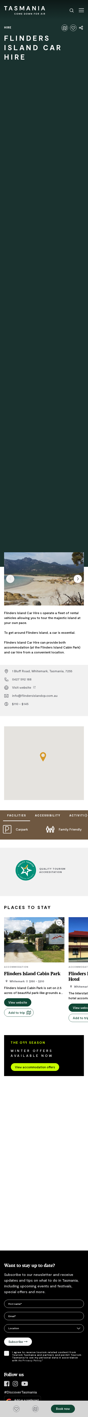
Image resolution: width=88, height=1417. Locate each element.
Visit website (22, 687)
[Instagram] (15, 1384)
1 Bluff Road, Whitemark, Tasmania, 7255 (42, 671)
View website (17, 1002)
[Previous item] (10, 579)
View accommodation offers (35, 1067)
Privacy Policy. (32, 1360)
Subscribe (15, 1341)
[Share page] (81, 28)
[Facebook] (6, 1384)
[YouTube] (24, 1384)
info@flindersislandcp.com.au (35, 695)
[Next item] (78, 579)
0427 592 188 (22, 679)
